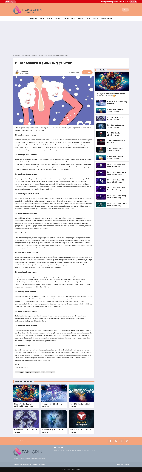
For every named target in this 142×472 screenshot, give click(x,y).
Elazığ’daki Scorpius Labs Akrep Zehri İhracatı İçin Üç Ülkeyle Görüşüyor (117, 2)
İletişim (86, 450)
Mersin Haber (66, 470)
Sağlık (49, 18)
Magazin (58, 18)
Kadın (42, 18)
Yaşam (80, 18)
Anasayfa (33, 18)
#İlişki (37, 372)
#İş (43, 372)
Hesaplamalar (106, 18)
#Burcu (28, 372)
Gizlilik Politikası (59, 450)
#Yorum (50, 372)
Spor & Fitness (69, 18)
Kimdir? (96, 18)
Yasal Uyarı (79, 450)
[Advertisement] (71, 37)
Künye (93, 450)
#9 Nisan (19, 372)
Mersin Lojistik (76, 470)
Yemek (88, 18)
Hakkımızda (70, 450)
